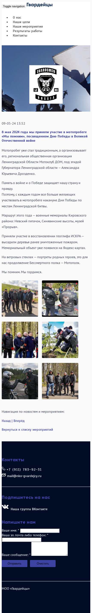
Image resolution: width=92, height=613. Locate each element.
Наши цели (21, 22)
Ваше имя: (10, 530)
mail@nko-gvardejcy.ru (24, 476)
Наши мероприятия (28, 26)
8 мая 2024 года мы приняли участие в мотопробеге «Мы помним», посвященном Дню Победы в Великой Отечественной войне (45, 136)
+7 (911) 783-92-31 (24, 469)
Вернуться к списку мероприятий (27, 429)
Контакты (20, 35)
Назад (6, 421)
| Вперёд (18, 421)
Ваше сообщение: (16, 555)
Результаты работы (27, 31)
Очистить (43, 563)
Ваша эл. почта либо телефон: (25, 535)
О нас (17, 17)
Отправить (14, 563)
